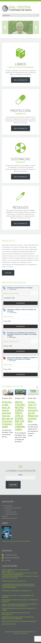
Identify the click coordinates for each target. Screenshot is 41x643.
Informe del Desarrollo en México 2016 (17, 591)
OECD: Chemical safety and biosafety (16, 570)
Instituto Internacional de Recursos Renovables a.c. (16, 613)
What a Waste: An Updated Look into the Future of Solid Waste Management (19, 574)
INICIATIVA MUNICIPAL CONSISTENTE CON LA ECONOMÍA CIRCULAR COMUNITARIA (20, 415)
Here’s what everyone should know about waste (20, 576)
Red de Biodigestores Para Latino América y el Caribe (19, 609)
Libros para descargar (9, 518)
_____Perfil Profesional (10, 514)
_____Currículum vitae (9, 512)
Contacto (5, 516)
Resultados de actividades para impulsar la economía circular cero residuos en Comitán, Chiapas (22, 334)
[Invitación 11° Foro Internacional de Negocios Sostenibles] (33, 392)
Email (20, 475)
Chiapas (5, 293)
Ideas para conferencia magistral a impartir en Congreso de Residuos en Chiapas (22, 358)
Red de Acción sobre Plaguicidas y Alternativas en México (20, 600)
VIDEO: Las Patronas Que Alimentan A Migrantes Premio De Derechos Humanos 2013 (19, 605)
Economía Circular (14, 293)
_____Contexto (7, 510)
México (11, 364)
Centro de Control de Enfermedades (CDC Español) (18, 596)
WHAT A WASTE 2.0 (8, 571)
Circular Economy (9, 624)
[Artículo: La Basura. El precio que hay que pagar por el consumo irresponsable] (7, 392)
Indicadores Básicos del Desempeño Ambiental (19, 621)
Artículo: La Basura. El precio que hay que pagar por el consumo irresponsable (7, 414)
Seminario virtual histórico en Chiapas (20, 287)
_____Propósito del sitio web (11, 508)
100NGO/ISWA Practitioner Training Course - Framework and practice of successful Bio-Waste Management (19, 585)
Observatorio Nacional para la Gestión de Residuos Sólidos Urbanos (18, 618)
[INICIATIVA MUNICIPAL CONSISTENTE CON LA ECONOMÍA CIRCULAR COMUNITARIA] (20, 392)
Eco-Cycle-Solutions (10, 578)
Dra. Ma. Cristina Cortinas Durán (18, 632)
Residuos (11, 316)
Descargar (20, 303)
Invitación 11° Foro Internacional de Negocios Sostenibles (33, 411)
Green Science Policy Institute (13, 581)
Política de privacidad (20, 633)
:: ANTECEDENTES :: (7, 506)
